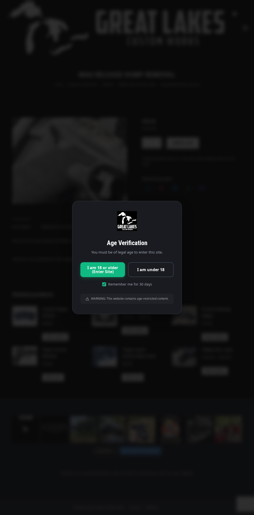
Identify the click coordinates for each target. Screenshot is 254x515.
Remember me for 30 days (130, 284)
